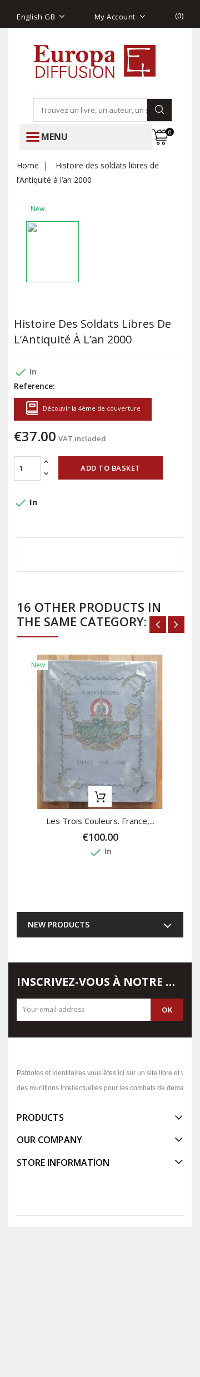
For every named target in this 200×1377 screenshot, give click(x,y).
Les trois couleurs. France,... (100, 820)
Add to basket (111, 468)
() (179, 16)
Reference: (34, 386)
